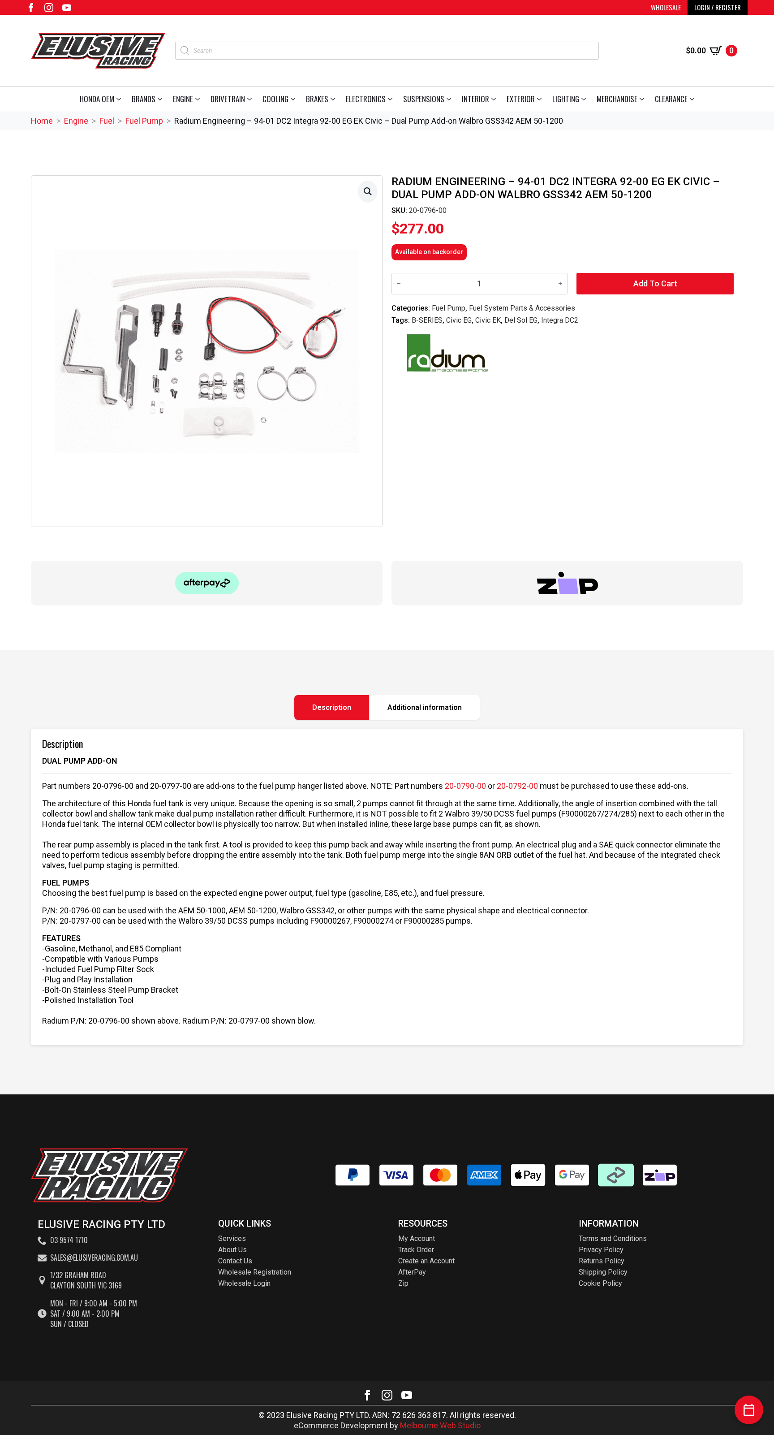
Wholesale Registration (254, 1272)
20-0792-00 (517, 786)
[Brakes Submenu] (334, 98)
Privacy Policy (601, 1249)
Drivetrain (228, 98)
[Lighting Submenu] (585, 98)
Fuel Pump (144, 120)
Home (42, 120)
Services (232, 1238)
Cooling (275, 98)
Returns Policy (601, 1261)
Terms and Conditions (613, 1238)
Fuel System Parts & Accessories (522, 308)
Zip (403, 1283)
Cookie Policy (600, 1283)
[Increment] (560, 283)
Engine (183, 98)
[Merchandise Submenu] (643, 98)
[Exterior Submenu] (541, 98)
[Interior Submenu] (495, 98)
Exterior (521, 98)
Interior (475, 98)
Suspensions (423, 98)
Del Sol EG (521, 320)
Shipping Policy (603, 1272)
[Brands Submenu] (161, 98)
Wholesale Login (244, 1283)
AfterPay (412, 1272)
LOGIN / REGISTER (717, 7)
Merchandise (617, 98)
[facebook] (30, 7)
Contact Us (235, 1261)
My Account (416, 1238)
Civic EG (459, 320)
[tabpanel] (387, 887)
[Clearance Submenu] (694, 98)
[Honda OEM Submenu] (120, 98)
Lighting (565, 98)
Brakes (317, 98)
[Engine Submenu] (199, 98)
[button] (367, 191)
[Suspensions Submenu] (450, 98)
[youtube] (66, 7)
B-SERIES (427, 320)
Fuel (106, 120)
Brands (143, 98)
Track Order (416, 1249)
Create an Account (426, 1261)
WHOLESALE (666, 7)
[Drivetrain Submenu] (251, 98)
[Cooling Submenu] (294, 98)
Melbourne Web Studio (440, 1425)
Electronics (366, 98)
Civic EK (488, 320)
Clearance (671, 98)
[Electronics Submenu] (392, 98)
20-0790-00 (465, 786)
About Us (232, 1249)
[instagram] (48, 7)
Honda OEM (97, 98)
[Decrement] (399, 283)
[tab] (332, 707)
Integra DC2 (559, 320)
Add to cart (655, 283)
